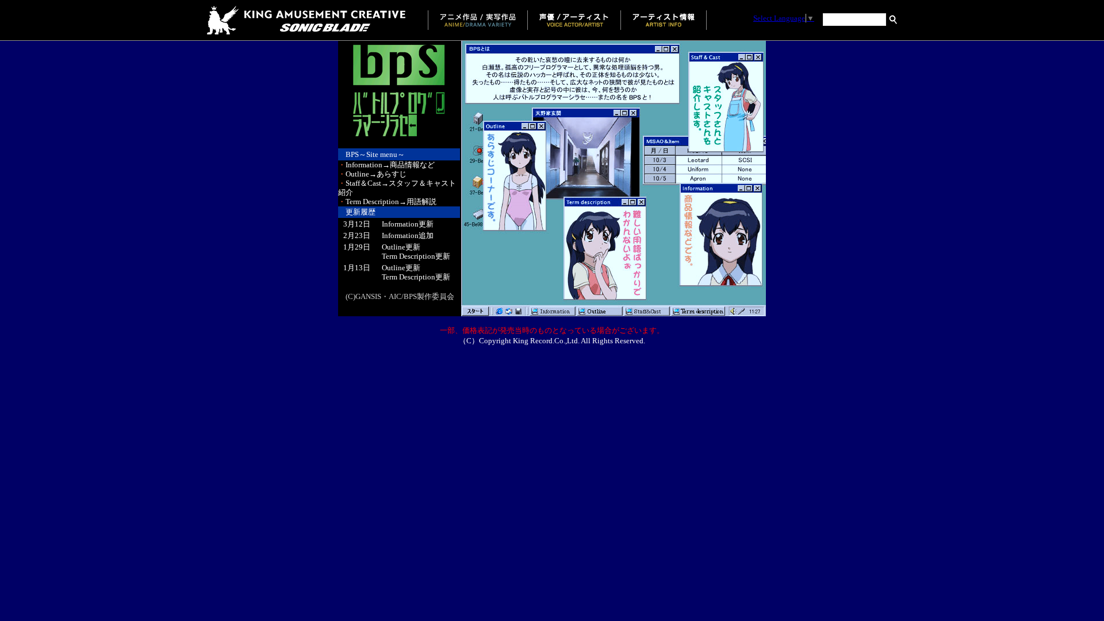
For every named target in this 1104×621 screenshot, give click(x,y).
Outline (393, 247)
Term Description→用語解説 (387, 201)
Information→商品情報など (386, 164)
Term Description (408, 256)
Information (400, 224)
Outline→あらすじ (372, 174)
